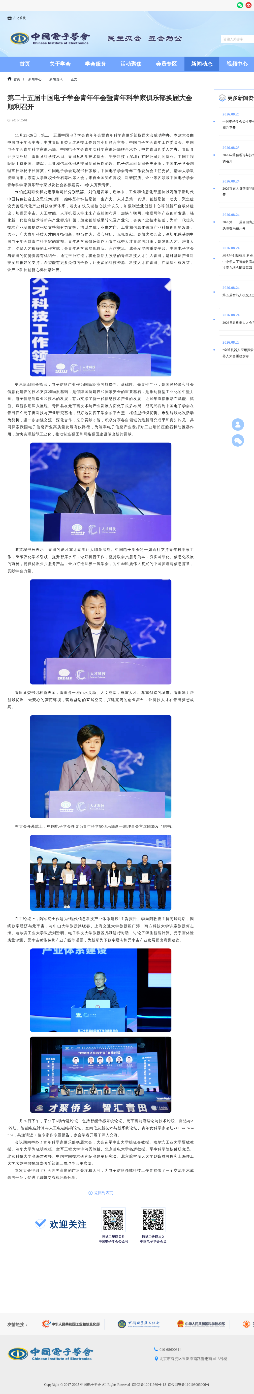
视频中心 (237, 64)
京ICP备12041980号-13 (149, 1385)
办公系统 (19, 18)
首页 (25, 64)
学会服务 (95, 64)
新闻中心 (34, 79)
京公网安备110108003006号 (188, 1385)
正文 (74, 79)
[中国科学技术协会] (141, 1324)
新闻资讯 (56, 79)
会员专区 (166, 64)
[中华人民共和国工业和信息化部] (73, 1324)
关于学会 (60, 64)
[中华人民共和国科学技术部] (203, 1324)
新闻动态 (202, 64)
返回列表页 (103, 1193)
